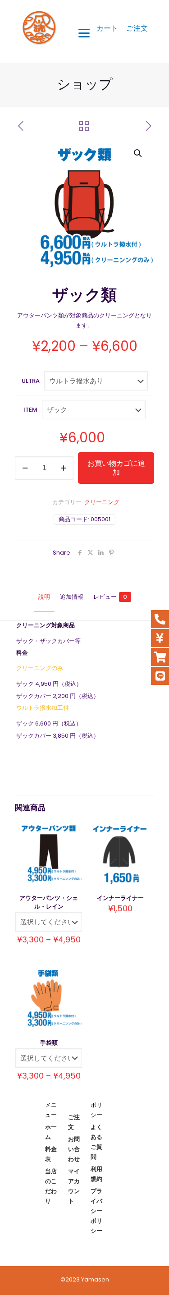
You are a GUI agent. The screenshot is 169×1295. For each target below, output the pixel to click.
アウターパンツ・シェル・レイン (48, 902)
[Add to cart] (143, 830)
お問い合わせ (74, 1149)
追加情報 (71, 596)
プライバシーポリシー (96, 1211)
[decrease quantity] (25, 468)
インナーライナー (120, 898)
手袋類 (49, 1042)
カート (107, 28)
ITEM (30, 409)
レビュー (110, 596)
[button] (138, 153)
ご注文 (137, 28)
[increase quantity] (63, 468)
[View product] (72, 830)
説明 (44, 596)
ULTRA (31, 381)
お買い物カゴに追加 (116, 468)
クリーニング (101, 502)
